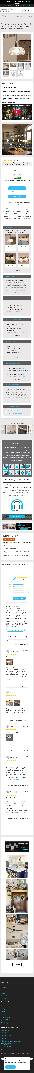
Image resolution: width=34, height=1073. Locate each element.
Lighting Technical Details (7, 1037)
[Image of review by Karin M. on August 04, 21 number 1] (9, 703)
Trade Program (18, 5)
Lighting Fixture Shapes (7, 1043)
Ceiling (3, 990)
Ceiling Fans (4, 995)
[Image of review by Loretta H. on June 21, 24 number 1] (9, 662)
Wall (2, 992)
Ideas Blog (3, 1032)
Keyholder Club (24, 5)
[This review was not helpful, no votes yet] (25, 686)
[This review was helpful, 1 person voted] (23, 720)
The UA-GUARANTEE (17, 191)
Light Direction (4, 1044)
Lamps (2, 996)
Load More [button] (17, 964)
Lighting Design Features (7, 1035)
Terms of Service (5, 1020)
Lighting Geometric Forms (7, 1038)
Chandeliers (4, 987)
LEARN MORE (17, 516)
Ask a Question (10, 539)
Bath (2, 986)
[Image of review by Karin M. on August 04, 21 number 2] (17, 703)
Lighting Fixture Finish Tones (8, 1040)
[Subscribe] (30, 1058)
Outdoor (3, 993)
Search (3, 1005)
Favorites (3, 998)
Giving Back (25, 564)
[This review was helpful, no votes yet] (23, 686)
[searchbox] (15, 636)
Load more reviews (17, 824)
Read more (10, 680)
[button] (3, 429)
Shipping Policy (5, 1016)
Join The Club (10, 1067)
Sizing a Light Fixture (6, 1046)
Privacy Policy (4, 1019)
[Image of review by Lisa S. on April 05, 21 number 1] (9, 737)
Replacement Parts (5, 1017)
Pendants (3, 989)
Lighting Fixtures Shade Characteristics (10, 1041)
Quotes (14, 5)
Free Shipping (6, 5)
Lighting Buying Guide (6, 1030)
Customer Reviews (6, 564)
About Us (3, 1008)
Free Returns (11, 5)
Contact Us (3, 1006)
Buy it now (17, 196)
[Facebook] (3, 1064)
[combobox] (21, 644)
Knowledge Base (5, 1024)
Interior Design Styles (6, 1033)
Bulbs (28, 5)
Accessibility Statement (6, 1022)
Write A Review (19, 598)
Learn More (23, 368)
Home (2, 15)
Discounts (3, 1014)
